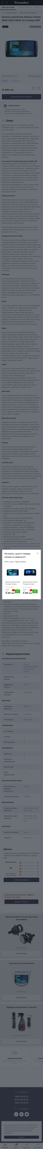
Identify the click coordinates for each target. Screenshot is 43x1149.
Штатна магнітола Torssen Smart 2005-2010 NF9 (30, 583)
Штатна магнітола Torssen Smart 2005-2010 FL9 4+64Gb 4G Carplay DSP (12, 583)
